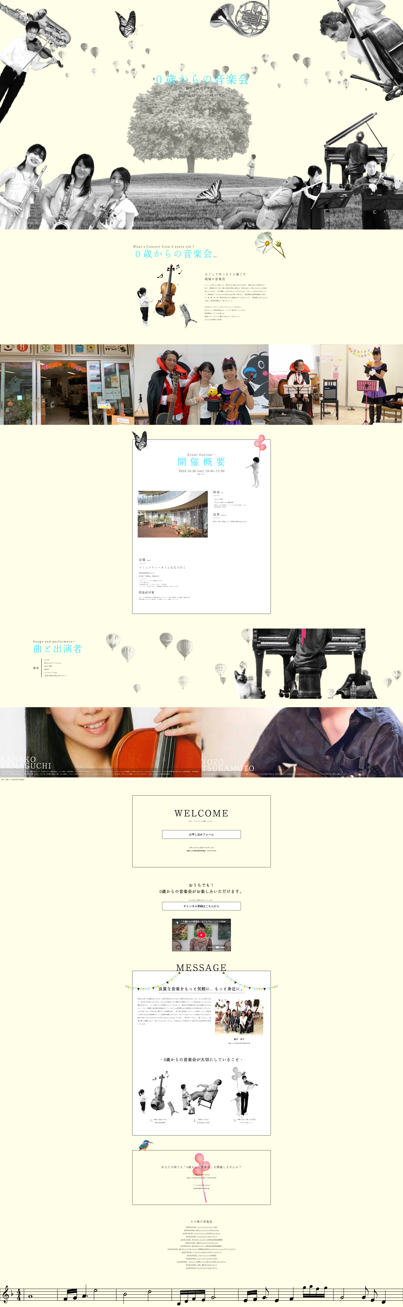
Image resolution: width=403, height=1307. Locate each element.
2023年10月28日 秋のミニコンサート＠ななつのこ (201, 1230)
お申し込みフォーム (201, 834)
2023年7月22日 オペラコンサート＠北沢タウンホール (201, 1233)
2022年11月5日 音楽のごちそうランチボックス (201, 1243)
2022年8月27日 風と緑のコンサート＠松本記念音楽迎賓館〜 (202, 1246)
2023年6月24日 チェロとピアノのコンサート (201, 1236)
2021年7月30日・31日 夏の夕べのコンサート (201, 1265)
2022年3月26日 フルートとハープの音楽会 (202, 1255)
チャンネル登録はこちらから (202, 906)
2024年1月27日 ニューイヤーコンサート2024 (201, 1227)
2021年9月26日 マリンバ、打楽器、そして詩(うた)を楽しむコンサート (201, 1262)
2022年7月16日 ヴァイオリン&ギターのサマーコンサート (201, 1252)
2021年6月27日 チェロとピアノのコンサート (201, 1268)
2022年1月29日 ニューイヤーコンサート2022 (201, 1258)
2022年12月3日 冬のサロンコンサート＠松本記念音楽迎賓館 (202, 1240)
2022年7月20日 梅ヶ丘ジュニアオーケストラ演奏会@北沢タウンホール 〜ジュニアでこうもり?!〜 (201, 1249)
